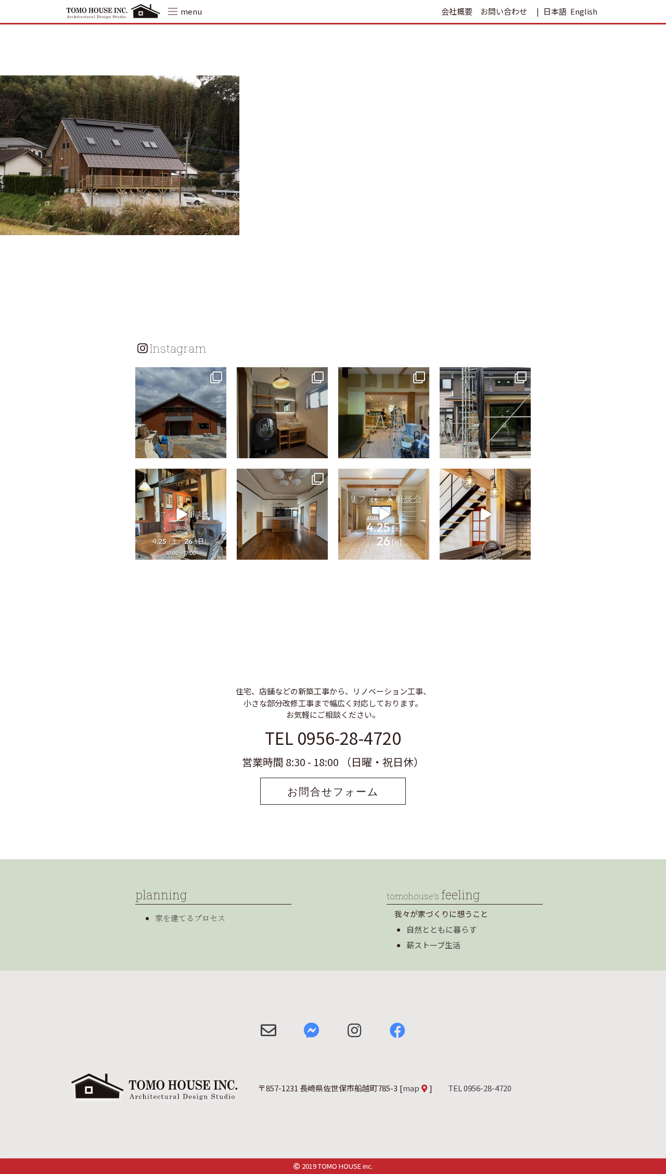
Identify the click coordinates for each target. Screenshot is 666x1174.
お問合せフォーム (333, 791)
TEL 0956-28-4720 (333, 738)
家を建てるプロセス (190, 917)
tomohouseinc (180, 376)
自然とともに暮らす (441, 929)
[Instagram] (217, 448)
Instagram (178, 348)
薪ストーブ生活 (433, 944)
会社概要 (456, 11)
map (411, 1087)
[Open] (180, 412)
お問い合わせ (503, 11)
